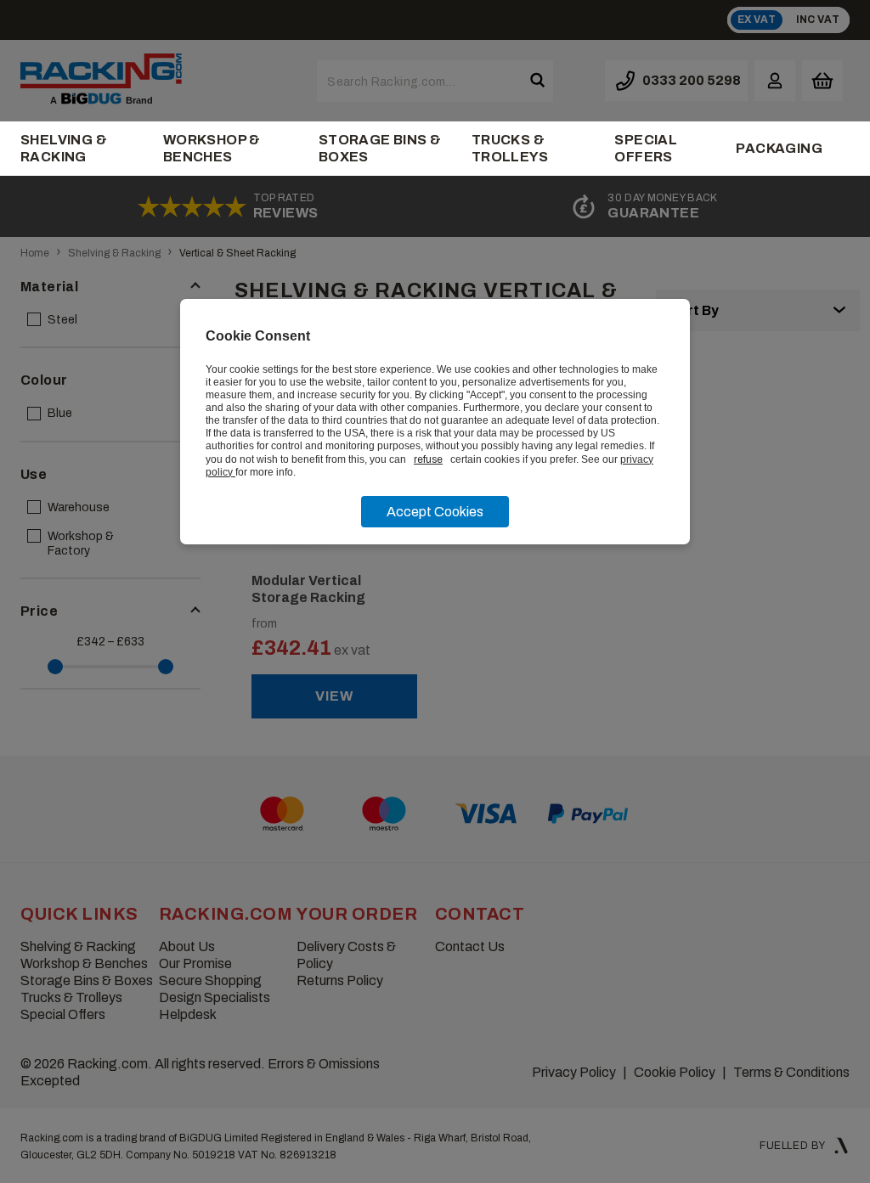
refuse (428, 459)
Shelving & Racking (63, 148)
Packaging (779, 148)
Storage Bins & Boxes (380, 148)
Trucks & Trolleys (510, 148)
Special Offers (645, 148)
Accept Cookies (435, 511)
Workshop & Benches (212, 148)
